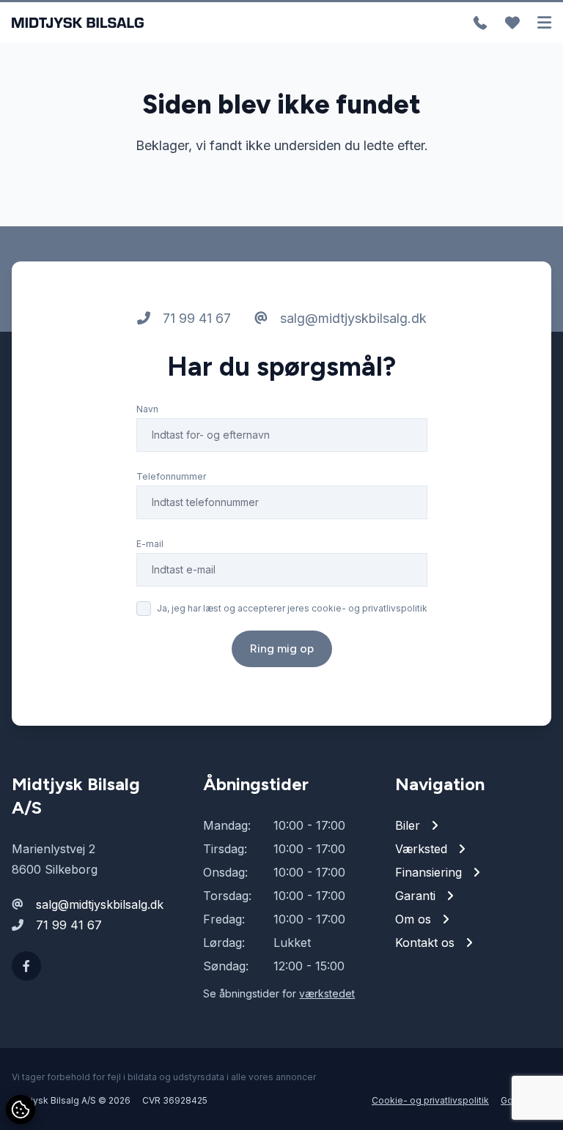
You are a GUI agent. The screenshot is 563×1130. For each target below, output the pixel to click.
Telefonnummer (171, 476)
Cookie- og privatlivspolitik (430, 1100)
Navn (147, 409)
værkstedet (327, 993)
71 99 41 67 (195, 318)
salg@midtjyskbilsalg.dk (351, 318)
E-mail (149, 543)
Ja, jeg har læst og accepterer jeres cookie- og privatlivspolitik (292, 608)
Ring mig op (282, 648)
